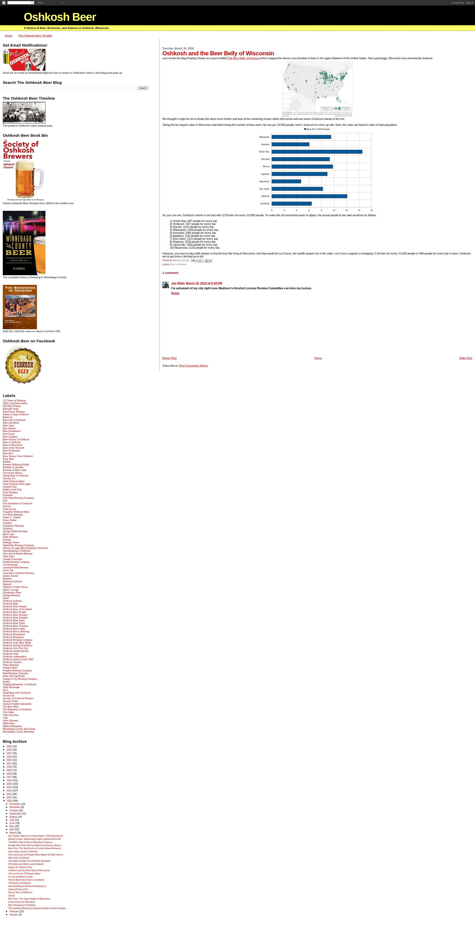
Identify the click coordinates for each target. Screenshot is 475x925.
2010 (10, 800)
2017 (10, 777)
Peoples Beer (10, 667)
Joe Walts (178, 283)
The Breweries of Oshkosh (17, 709)
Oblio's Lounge (11, 589)
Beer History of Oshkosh (16, 439)
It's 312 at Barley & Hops (20, 876)
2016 (10, 780)
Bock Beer (8, 459)
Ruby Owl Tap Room (14, 676)
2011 (10, 797)
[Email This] (196, 261)
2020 (10, 766)
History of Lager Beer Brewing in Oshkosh (25, 548)
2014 (10, 787)
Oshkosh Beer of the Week (17, 609)
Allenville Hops (11, 408)
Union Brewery (10, 720)
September (15, 813)
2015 (10, 783)
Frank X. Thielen (12, 517)
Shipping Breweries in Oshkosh (19, 684)
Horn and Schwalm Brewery (17, 553)
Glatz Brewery (10, 537)
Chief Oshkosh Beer (13, 481)
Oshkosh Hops (11, 653)
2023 (10, 756)
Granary (7, 539)
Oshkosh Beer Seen (13, 620)
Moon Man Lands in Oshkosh (23, 851)
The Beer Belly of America (243, 58)
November (15, 807)
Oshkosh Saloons (12, 601)
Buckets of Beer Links (15, 470)
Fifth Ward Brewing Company (18, 498)
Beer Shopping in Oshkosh (21, 905)
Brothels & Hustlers (13, 467)
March (13, 832)
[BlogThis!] (200, 261)
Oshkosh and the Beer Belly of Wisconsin (29, 870)
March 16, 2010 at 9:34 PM (204, 283)
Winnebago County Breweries (18, 731)
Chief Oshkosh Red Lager (16, 484)
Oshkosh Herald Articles (16, 651)
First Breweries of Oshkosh (17, 503)
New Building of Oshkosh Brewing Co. (27, 886)
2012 (10, 794)
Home (8, 35)
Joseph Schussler (12, 559)
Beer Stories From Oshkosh (18, 456)
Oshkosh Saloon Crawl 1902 (18, 659)
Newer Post (169, 358)
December (15, 804)
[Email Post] (192, 260)
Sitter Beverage (11, 687)
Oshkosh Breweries (13, 637)
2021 (10, 763)
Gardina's (8, 528)
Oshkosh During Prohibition (17, 645)
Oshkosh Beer (60, 16)
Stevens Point (10, 701)
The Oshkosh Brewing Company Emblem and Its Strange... (37, 908)
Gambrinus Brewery (13, 525)
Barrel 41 (7, 417)
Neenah (7, 584)
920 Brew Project (12, 406)
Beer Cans (8, 425)
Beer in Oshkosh (178, 264)
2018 (10, 773)
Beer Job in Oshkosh (18, 858)
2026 (10, 746)
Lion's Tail (8, 570)
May (12, 826)
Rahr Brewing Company (15, 673)
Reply (175, 293)
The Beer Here (10, 706)
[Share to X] (203, 261)
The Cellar (8, 712)
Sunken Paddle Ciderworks (17, 704)
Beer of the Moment (13, 447)
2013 (10, 790)
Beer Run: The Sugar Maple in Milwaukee (29, 899)
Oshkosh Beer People (14, 612)
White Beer (9, 723)
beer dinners (9, 428)
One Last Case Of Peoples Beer (24, 873)
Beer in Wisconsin (12, 445)
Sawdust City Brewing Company (20, 678)
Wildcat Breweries (12, 726)
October (14, 810)
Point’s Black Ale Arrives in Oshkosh (26, 880)
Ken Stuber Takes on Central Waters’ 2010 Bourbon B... (36, 836)
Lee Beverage (10, 564)
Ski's (5, 690)
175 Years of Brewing (14, 400)
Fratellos (7, 523)
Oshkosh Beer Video (14, 628)
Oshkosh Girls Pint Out (15, 648)
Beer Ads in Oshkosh (14, 420)
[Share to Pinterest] (210, 261)
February (14, 911)
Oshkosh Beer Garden (15, 606)
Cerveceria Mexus (12, 472)
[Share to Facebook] (207, 261)
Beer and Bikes (11, 422)
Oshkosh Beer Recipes (15, 614)
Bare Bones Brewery (14, 411)
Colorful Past (10, 486)
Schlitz (6, 681)
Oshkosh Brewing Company (18, 640)
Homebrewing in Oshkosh (16, 550)
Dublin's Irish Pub (12, 489)
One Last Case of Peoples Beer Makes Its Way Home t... (36, 854)
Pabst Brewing (10, 665)
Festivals (8, 495)
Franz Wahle (9, 520)
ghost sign (8, 534)
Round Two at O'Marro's (20, 892)
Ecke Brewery (10, 492)
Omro (6, 598)
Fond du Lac (9, 509)
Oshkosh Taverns (12, 662)
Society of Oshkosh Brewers (18, 698)
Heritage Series (11, 542)
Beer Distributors (12, 431)
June (12, 823)
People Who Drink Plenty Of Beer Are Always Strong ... (35, 845)
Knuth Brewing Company (16, 562)
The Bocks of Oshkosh (19, 883)
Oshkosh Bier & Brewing (16, 631)
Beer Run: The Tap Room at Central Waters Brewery (34, 848)
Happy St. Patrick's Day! (20, 867)
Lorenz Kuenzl (10, 575)
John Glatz (8, 556)
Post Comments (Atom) (193, 365)
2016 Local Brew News (15, 403)
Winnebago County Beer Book (19, 729)
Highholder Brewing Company (18, 545)
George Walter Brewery (15, 531)
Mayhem (7, 578)
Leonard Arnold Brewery (15, 567)
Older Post (465, 358)
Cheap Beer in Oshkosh (15, 475)
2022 (10, 760)
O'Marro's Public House (15, 587)
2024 (10, 753)
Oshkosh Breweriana (14, 634)
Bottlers (7, 461)
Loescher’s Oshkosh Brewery (18, 573)
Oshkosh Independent (14, 656)
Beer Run (8, 453)
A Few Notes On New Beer (21, 902)
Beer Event (9, 434)
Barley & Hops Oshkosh (16, 414)
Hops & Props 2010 (18, 889)
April (12, 829)
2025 (10, 749)
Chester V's (9, 478)
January (14, 914)
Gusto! (11, 895)
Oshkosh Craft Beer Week (17, 642)
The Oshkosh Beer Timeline (35, 35)
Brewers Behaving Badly (16, 464)
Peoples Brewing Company (17, 670)
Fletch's (7, 506)
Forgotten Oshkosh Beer (16, 511)
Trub (5, 717)
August (13, 817)
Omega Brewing (11, 595)
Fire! (5, 500)
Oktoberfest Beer (12, 592)
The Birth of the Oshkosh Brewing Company (30, 842)
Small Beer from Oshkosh (17, 692)
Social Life (8, 695)
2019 (10, 770)
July (12, 820)
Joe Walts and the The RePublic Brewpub (29, 861)
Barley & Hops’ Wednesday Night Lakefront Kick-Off (34, 839)
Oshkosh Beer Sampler (15, 617)
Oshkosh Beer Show (14, 623)
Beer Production (11, 450)
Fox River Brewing (12, 514)
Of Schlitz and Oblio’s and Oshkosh (26, 864)
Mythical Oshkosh (12, 581)
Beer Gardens (10, 436)
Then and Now (10, 715)
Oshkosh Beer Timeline (15, 626)
